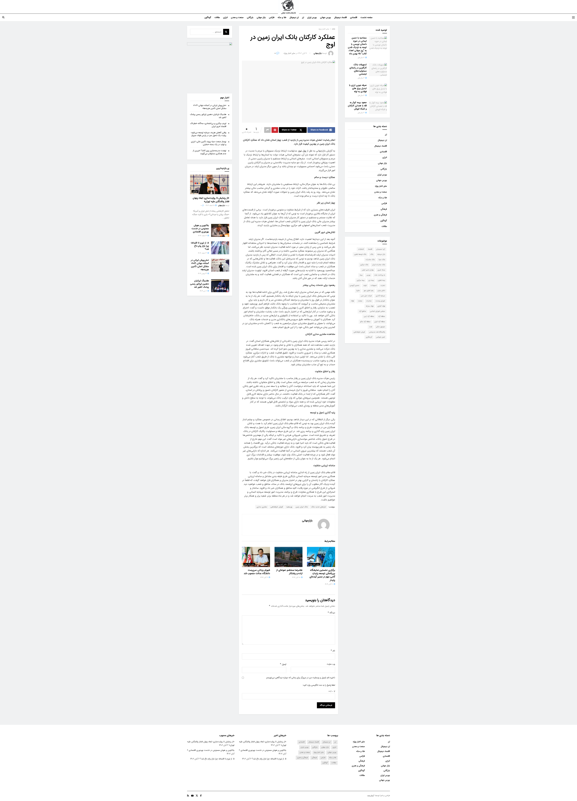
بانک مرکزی (364, 264)
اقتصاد (370, 249)
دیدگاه (331, 612)
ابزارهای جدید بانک (318, 506)
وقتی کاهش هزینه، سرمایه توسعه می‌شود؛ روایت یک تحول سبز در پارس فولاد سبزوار (208, 134)
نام (333, 650)
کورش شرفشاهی (276, 506)
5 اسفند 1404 (210, 205)
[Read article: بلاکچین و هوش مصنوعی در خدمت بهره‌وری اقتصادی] (220, 230)
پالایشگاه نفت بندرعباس (377, 332)
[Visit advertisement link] (209, 64)
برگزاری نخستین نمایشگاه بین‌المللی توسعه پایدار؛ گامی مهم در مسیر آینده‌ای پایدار (322, 575)
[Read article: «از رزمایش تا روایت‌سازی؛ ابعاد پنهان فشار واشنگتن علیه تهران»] (209, 184)
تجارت (383, 285)
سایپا (358, 290)
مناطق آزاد (362, 311)
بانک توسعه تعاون (360, 254)
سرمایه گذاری (380, 296)
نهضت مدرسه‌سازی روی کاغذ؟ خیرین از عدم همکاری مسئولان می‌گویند (209, 152)
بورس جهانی (325, 17)
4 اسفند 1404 (202, 235)
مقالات (217, 17)
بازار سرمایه (381, 254)
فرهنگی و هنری (380, 214)
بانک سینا (382, 259)
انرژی (225, 17)
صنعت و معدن (237, 17)
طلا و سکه (282, 17)
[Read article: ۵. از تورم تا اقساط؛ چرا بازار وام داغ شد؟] (220, 247)
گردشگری (369, 337)
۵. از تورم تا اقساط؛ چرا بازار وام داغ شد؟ (200, 246)
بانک (371, 254)
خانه (333, 29)
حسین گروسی (354, 285)
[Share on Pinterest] (275, 130)
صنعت (360, 301)
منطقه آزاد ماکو (365, 321)
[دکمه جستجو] (3, 17)
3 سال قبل (361, 57)
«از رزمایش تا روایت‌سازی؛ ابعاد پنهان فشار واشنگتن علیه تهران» (211, 199)
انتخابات (361, 249)
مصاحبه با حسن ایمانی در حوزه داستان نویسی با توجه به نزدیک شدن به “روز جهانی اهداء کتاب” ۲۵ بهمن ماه (357, 45)
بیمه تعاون (381, 280)
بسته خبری (381, 270)
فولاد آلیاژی (381, 306)
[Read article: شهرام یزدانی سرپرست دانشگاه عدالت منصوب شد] (256, 557)
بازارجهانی (318, 53)
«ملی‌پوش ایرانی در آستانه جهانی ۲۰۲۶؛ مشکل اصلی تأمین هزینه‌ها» (209, 107)
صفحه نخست (366, 17)
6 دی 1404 (203, 291)
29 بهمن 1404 (202, 273)
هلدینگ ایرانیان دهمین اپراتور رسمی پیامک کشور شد (208, 116)
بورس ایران (312, 17)
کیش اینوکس (380, 337)
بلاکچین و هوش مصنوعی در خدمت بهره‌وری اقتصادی (200, 229)
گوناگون (208, 17)
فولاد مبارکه (369, 306)
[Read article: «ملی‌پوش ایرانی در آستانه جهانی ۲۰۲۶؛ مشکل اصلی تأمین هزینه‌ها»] (220, 265)
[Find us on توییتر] (197, 796)
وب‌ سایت (331, 664)
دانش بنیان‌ (381, 290)
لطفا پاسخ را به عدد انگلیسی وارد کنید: (318, 685)
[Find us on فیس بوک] (200, 796)
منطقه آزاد (381, 316)
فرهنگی (384, 209)
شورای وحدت (380, 301)
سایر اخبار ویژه (324, 29)
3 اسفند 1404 (202, 253)
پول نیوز (302, 151)
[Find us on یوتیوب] (192, 796)
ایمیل (283, 664)
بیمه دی (371, 280)
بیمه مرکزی (360, 280)
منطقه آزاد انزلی (379, 321)
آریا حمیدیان (380, 249)
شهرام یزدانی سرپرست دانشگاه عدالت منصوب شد (257, 571)
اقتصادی (353, 17)
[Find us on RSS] (188, 796)
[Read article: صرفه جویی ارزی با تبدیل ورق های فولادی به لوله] (378, 90)
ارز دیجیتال (294, 17)
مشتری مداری (262, 506)
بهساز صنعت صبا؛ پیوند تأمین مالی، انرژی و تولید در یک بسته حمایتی (208, 143)
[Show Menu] (573, 17)
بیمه (361, 275)
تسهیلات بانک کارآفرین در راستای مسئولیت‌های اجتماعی (358, 69)
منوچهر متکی (380, 327)
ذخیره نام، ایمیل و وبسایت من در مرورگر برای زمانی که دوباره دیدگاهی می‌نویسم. (300, 677)
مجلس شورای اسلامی (377, 311)
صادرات (369, 301)
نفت (370, 327)
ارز (303, 17)
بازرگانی (250, 17)
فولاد (352, 301)
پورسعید (289, 506)
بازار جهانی (261, 17)
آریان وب (370, 795)
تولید (365, 285)
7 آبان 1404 (264, 577)
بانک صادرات (370, 259)
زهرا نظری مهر (369, 290)
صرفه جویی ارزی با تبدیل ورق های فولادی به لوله (358, 88)
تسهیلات (374, 285)
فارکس (271, 17)
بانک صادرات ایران (378, 264)
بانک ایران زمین (302, 506)
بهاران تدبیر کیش (368, 270)
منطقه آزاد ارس (369, 316)
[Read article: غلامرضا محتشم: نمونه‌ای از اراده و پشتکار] (289, 557)
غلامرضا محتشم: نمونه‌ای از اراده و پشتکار (289, 571)
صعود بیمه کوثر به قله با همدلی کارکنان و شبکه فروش (357, 106)
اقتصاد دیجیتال (340, 17)
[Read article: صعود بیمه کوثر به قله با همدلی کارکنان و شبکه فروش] (378, 107)
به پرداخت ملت (379, 275)
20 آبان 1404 (329, 584)
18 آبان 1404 (296, 577)
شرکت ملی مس (366, 296)
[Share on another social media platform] (267, 130)
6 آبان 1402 (302, 53)
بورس (368, 275)
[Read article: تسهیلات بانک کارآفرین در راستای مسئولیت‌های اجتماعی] (378, 69)
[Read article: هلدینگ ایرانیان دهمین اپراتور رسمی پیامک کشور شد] (220, 285)
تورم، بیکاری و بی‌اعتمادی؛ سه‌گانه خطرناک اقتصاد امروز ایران (208, 125)
